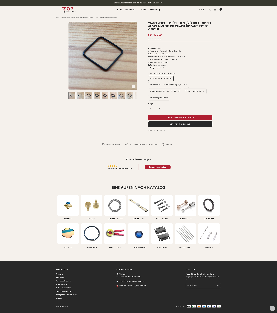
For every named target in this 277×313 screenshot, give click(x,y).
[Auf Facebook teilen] (154, 130)
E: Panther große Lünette (159, 98)
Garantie (169, 144)
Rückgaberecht (61, 284)
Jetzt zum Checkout (180, 124)
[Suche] (210, 10)
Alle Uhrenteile (131, 10)
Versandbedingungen (113, 144)
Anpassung (155, 10)
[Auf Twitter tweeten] (161, 130)
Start (57, 17)
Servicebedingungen (63, 291)
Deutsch (201, 10)
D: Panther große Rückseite (195, 91)
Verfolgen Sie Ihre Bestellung (66, 295)
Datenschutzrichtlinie (63, 288)
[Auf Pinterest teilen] (157, 130)
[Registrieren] (218, 285)
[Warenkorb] (220, 10)
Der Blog (59, 298)
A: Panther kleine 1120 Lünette (161, 78)
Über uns (59, 274)
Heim (119, 10)
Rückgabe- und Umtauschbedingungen (143, 144)
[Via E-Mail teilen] (164, 130)
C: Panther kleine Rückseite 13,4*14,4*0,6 (165, 91)
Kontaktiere (60, 277)
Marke (143, 10)
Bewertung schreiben (157, 167)
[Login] (215, 10)
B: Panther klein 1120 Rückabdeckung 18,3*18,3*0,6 (168, 85)
